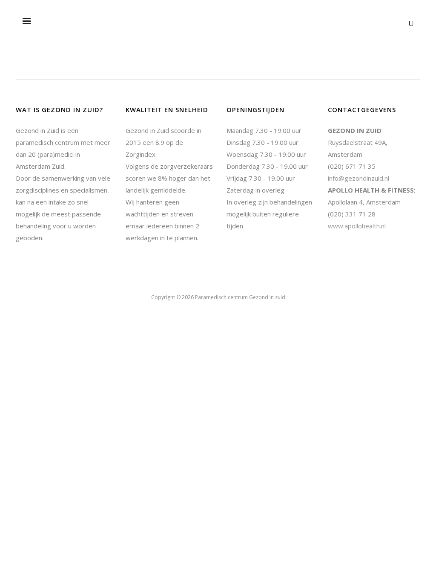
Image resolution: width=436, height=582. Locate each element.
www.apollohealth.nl (357, 226)
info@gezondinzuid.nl (358, 178)
